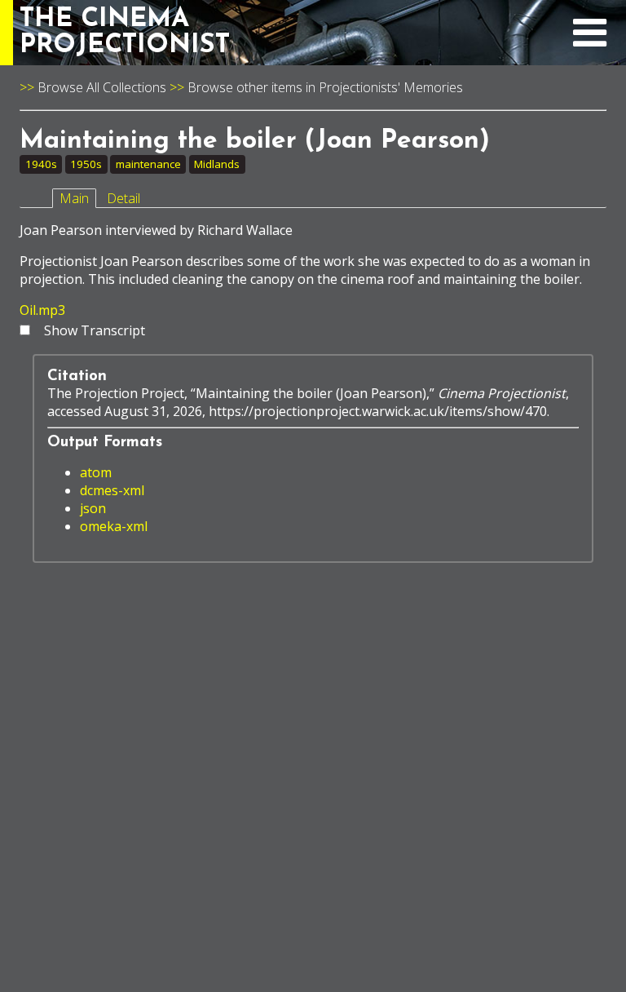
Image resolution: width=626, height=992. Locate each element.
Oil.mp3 (42, 310)
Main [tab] (74, 198)
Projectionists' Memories (391, 87)
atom (96, 472)
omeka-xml (114, 526)
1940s (41, 164)
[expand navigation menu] (589, 42)
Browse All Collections (101, 87)
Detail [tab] (123, 198)
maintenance (148, 164)
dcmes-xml (112, 490)
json (93, 508)
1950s (86, 164)
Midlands (217, 164)
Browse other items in (253, 87)
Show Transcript (94, 330)
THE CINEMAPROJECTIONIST (125, 33)
